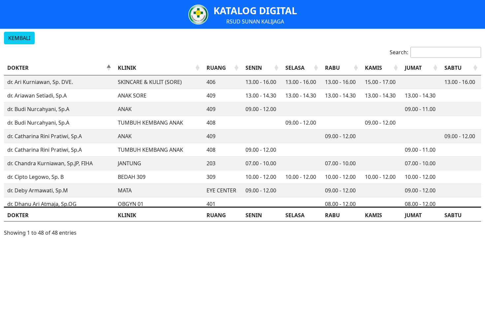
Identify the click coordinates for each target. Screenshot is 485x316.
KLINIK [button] (127, 67)
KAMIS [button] (373, 67)
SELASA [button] (295, 67)
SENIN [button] (253, 67)
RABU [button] (332, 67)
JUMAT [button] (413, 67)
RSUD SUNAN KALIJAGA (255, 21)
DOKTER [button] (18, 67)
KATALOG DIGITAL (255, 10)
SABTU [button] (453, 67)
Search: (399, 52)
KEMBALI (19, 38)
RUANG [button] (216, 67)
